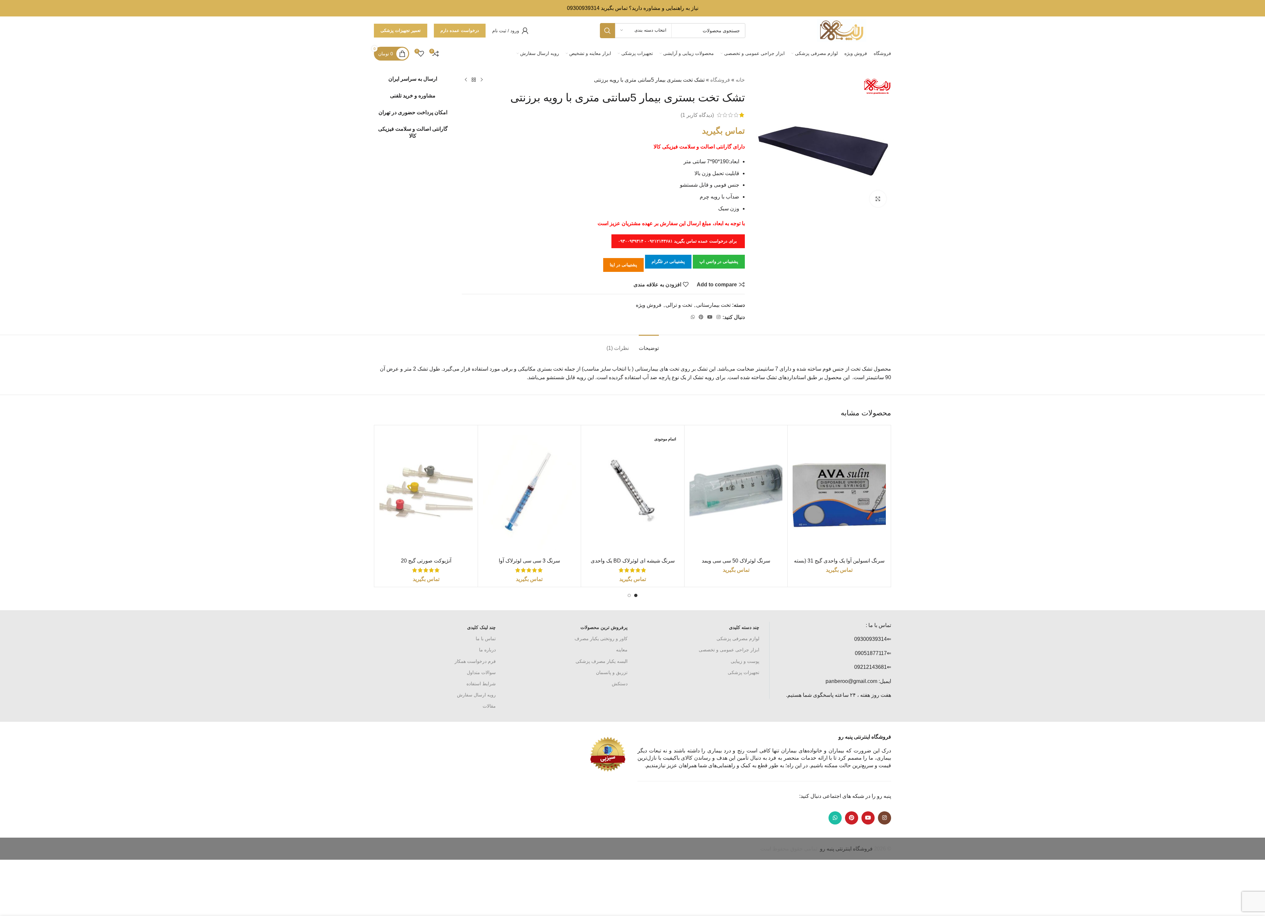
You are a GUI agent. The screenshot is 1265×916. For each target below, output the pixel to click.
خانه (740, 80)
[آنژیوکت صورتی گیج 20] (426, 492)
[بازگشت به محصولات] (474, 80)
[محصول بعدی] (466, 80)
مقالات (489, 706)
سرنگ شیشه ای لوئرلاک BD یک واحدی (633, 560)
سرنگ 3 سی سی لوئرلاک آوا (529, 560)
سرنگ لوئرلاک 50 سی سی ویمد (736, 560)
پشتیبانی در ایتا (623, 264)
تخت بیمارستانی (713, 305)
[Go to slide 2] (629, 595)
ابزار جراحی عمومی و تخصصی (729, 649)
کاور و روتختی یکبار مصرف (601, 638)
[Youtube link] (710, 317)
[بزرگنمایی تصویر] (878, 199)
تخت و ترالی (678, 305)
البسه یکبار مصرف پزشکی (602, 661)
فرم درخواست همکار (475, 661)
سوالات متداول (481, 672)
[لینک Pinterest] (701, 317)
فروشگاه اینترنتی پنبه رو (846, 848)
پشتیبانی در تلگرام (668, 261)
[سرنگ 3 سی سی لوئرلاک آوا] (529, 492)
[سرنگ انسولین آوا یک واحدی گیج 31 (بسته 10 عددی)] (839, 492)
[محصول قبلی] (482, 80)
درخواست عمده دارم (459, 30)
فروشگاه (720, 80)
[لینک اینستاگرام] (718, 317)
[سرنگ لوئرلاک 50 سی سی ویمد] (736, 492)
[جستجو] (607, 30)
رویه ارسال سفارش (476, 694)
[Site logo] (841, 30)
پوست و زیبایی (745, 661)
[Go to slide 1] (635, 595)
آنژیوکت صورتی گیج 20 (426, 560)
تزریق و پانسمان (612, 672)
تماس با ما (486, 638)
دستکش (620, 683)
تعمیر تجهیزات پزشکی (400, 30)
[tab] (649, 345)
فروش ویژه (648, 305)
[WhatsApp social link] (693, 317)
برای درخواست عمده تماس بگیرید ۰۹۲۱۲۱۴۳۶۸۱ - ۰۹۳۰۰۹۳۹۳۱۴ (678, 241)
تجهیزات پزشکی (743, 672)
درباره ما (487, 649)
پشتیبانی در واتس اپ (718, 261)
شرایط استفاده (481, 683)
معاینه (622, 649)
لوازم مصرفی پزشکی (738, 638)
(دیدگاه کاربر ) (697, 115)
